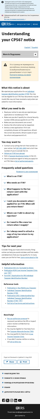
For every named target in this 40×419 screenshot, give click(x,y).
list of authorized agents (24, 161)
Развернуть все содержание (27, 172)
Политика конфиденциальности (20, 412)
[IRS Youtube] (20, 400)
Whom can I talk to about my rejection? (20, 214)
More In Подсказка (11, 54)
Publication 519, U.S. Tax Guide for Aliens (18, 268)
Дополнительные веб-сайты (17, 392)
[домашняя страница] (6, 24)
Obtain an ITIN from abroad (14, 153)
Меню (35, 24)
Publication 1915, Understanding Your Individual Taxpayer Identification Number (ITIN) (21, 298)
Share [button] (11, 362)
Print (25, 362)
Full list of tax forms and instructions (20, 303)
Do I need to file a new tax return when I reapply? (19, 223)
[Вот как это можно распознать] (20, 17)
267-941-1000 (21, 148)
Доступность (20, 415)
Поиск (12, 24)
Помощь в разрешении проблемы (19, 383)
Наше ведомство (12, 373)
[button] (23, 24)
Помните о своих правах (15, 378)
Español (35, 47)
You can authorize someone (17, 318)
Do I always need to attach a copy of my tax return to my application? (20, 234)
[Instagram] (11, 400)
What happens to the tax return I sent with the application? (18, 192)
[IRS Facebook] (3, 400)
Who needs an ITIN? (16, 182)
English (27, 47)
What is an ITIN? (14, 176)
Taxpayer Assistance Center (19, 156)
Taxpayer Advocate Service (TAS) (21, 331)
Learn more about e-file (29, 257)
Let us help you (15, 342)
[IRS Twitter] (7, 400)
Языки (7, 387)
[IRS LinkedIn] (15, 400)
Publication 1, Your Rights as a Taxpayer (21, 288)
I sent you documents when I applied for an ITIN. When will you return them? (21, 204)
